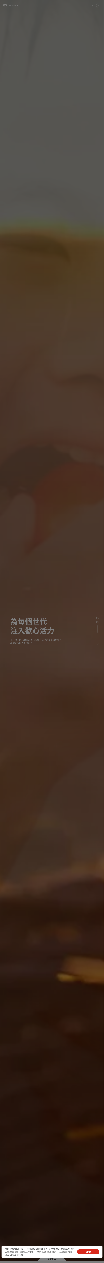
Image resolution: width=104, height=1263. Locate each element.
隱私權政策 (19, 1255)
